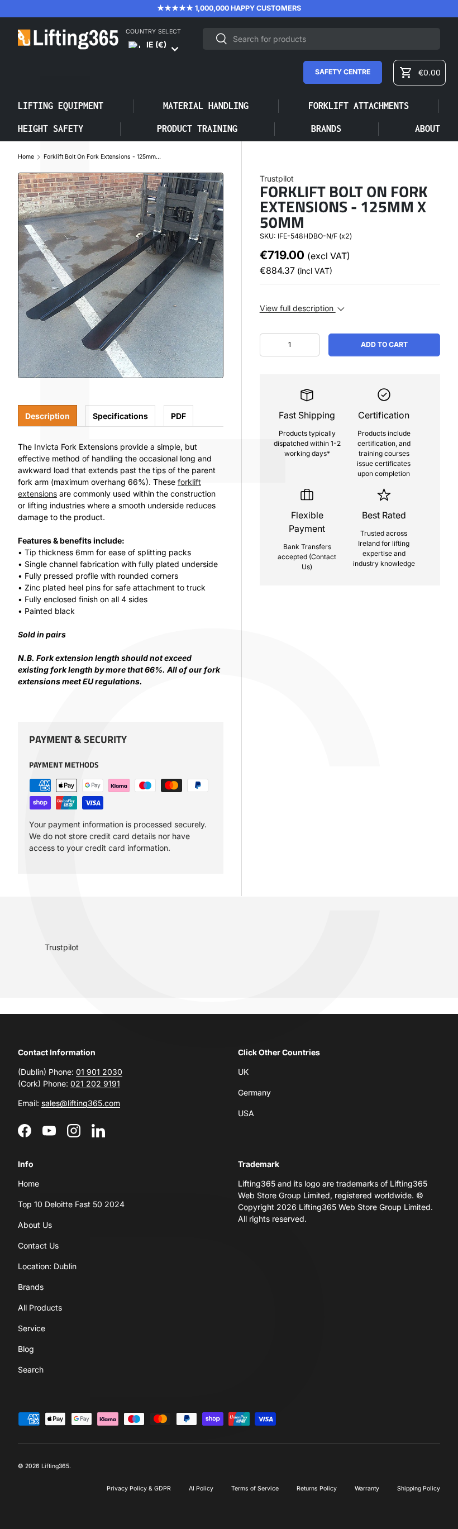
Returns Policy (317, 1488)
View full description (298, 308)
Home (26, 157)
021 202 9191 (95, 1083)
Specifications (120, 416)
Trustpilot (277, 178)
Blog (26, 1349)
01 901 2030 (99, 1072)
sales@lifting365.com (80, 1103)
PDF (178, 416)
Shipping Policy (418, 1488)
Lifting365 (55, 1466)
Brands (31, 1287)
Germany (254, 1092)
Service (31, 1328)
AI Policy (201, 1488)
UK (243, 1072)
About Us (35, 1225)
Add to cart (384, 344)
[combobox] (321, 39)
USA (246, 1113)
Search (31, 1369)
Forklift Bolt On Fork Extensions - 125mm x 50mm (102, 157)
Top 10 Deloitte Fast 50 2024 (71, 1204)
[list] (120, 275)
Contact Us (38, 1245)
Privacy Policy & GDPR (139, 1488)
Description (47, 416)
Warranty (367, 1488)
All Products (40, 1307)
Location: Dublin (47, 1266)
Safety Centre (342, 72)
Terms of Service (255, 1488)
